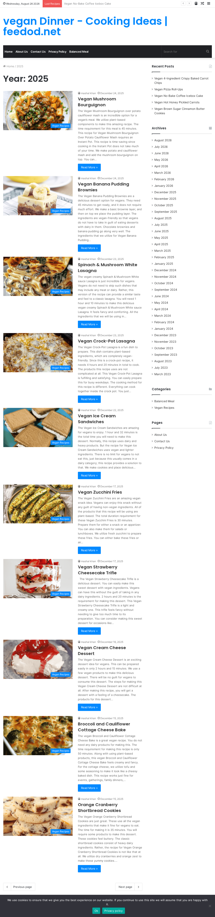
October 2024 (163, 283)
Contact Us (38, 51)
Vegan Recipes (164, 407)
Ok (96, 910)
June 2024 (161, 296)
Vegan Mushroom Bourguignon (97, 102)
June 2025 (161, 231)
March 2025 (162, 250)
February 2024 (164, 322)
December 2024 (165, 270)
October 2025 (163, 205)
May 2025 (161, 237)
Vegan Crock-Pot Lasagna (106, 341)
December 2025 (165, 192)
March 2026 (162, 172)
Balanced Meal (78, 51)
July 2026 (161, 146)
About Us (22, 51)
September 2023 (165, 354)
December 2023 (165, 335)
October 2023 (163, 348)
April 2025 (161, 244)
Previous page (22, 886)
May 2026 (161, 159)
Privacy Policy (57, 51)
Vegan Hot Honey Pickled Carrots (86, 3)
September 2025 (165, 211)
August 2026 (163, 140)
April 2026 (161, 166)
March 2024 (162, 315)
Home (9, 51)
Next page (125, 886)
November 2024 (165, 276)
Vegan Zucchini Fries (100, 492)
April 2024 (161, 309)
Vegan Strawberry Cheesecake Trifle (97, 570)
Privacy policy (113, 910)
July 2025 (161, 224)
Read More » (89, 167)
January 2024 (163, 328)
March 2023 (162, 374)
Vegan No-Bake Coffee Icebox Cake (178, 95)
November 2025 (165, 198)
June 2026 (161, 153)
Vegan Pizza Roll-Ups (168, 89)
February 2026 (164, 179)
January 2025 (163, 263)
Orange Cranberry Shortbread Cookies (99, 807)
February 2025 (164, 257)
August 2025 (163, 218)
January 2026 (163, 185)
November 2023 (165, 341)
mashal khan (88, 93)
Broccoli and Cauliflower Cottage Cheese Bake (104, 727)
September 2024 (165, 289)
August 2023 (163, 361)
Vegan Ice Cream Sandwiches (97, 419)
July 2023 (161, 367)
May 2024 (161, 302)
